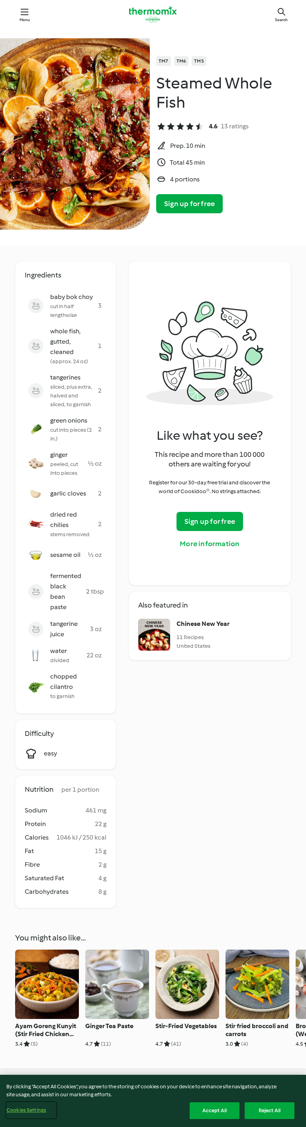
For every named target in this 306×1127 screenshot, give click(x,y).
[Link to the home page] (153, 14)
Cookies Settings (26, 1110)
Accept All (214, 1110)
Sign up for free (189, 203)
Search (281, 19)
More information (209, 543)
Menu (25, 19)
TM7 (164, 61)
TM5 (199, 61)
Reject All (269, 1110)
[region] (153, 1101)
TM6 (181, 61)
